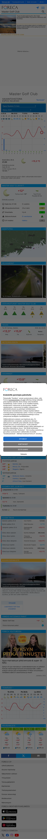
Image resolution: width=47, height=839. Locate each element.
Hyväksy (23, 439)
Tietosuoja (23, 454)
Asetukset (23, 444)
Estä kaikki (23, 449)
